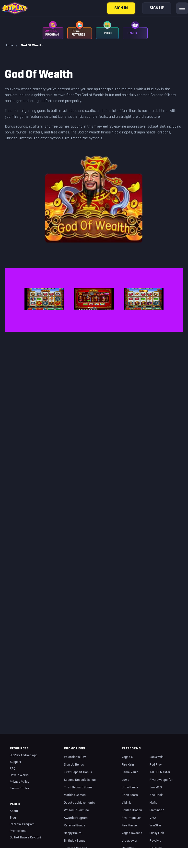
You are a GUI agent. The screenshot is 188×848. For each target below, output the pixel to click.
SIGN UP (157, 8)
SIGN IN (121, 8)
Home (9, 45)
